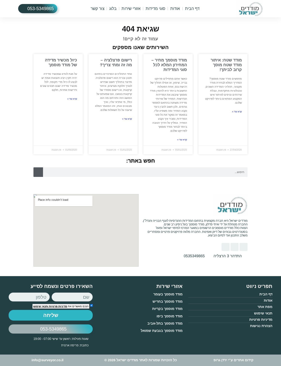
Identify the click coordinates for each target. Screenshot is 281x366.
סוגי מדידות (155, 8)
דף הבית (192, 8)
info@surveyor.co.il (47, 360)
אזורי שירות (131, 8)
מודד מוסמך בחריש (168, 301)
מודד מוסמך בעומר (168, 294)
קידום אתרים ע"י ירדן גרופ (233, 360)
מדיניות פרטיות (57, 306)
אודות (175, 8)
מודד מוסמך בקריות (167, 309)
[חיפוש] (38, 172)
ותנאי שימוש (40, 306)
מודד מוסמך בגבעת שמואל (162, 331)
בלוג (113, 8)
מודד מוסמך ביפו (170, 316)
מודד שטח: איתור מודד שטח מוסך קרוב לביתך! (226, 65)
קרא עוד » (237, 111)
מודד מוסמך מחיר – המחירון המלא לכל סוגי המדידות (169, 65)
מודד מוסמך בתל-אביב (165, 323)
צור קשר (97, 8)
